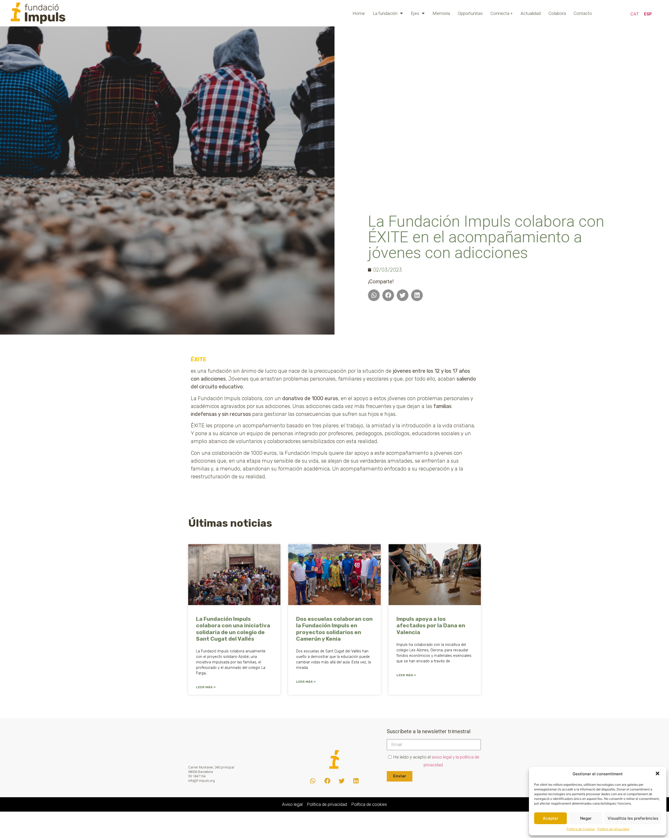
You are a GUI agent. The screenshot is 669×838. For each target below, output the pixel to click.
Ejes (415, 13)
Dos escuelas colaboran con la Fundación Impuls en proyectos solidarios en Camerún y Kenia (334, 629)
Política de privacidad (613, 829)
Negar (586, 818)
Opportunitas (470, 13)
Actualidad (531, 13)
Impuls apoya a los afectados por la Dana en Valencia (430, 625)
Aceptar (550, 818)
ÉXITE (198, 359)
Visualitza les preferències (633, 818)
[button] (658, 774)
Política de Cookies (581, 829)
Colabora (557, 13)
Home (359, 13)
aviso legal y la (446, 757)
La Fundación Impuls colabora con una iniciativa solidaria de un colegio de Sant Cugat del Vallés (233, 629)
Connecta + (502, 13)
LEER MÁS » (206, 687)
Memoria (441, 13)
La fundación (385, 13)
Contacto (583, 13)
